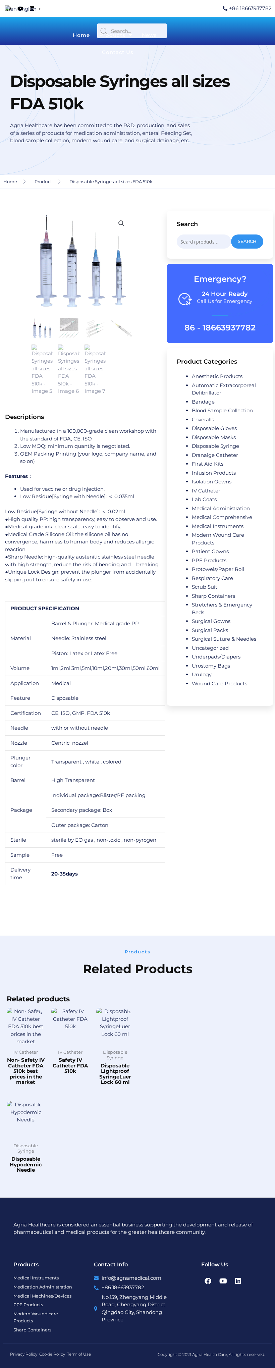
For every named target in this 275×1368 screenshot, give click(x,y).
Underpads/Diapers (216, 656)
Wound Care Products (219, 683)
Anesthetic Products (217, 376)
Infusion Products (214, 473)
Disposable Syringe (215, 446)
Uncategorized (210, 648)
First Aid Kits (207, 464)
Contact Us (117, 52)
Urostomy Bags (211, 666)
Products (112, 35)
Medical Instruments (217, 526)
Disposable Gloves (214, 428)
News (149, 35)
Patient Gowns (210, 551)
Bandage (203, 402)
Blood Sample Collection (222, 410)
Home (81, 35)
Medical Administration (221, 508)
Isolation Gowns (211, 481)
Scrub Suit (204, 587)
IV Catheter (206, 490)
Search (247, 241)
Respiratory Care (212, 578)
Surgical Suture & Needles (224, 639)
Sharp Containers (213, 596)
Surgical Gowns (211, 621)
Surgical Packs (210, 630)
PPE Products (209, 560)
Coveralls (203, 419)
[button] (121, 223)
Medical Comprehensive (222, 517)
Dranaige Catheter (215, 455)
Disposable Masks (214, 437)
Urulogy (202, 674)
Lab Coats (204, 499)
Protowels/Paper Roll (218, 569)
